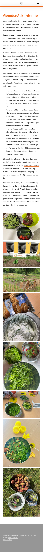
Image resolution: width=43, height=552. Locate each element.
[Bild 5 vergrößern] (21, 366)
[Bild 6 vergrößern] (21, 404)
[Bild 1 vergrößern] (21, 226)
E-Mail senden (7, 539)
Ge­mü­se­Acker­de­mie (15, 21)
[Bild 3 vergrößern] (21, 280)
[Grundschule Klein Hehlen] (21, 3)
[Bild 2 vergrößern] (21, 254)
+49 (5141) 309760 (13, 537)
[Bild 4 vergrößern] (21, 317)
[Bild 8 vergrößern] (21, 492)
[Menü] (40, 3)
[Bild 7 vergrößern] (21, 443)
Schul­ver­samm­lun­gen (31, 165)
